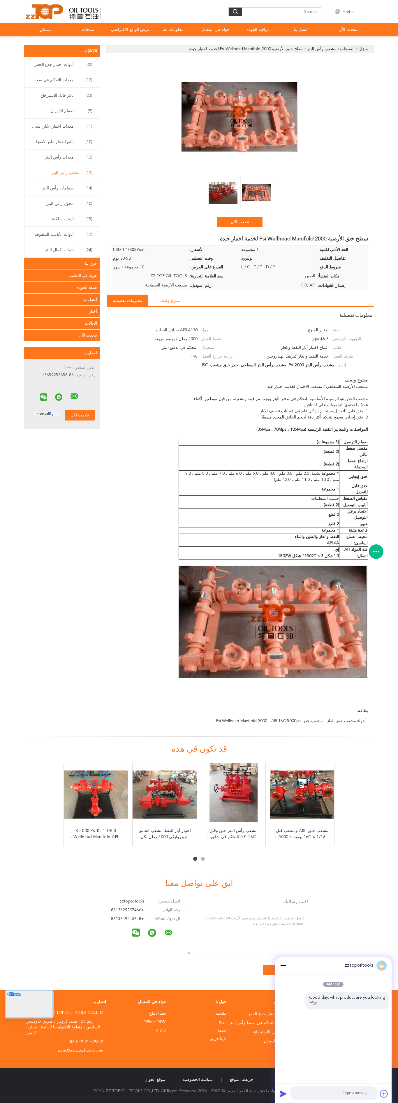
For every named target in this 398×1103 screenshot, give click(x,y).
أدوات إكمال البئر (68, 250)
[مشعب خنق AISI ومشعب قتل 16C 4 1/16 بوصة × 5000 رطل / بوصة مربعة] (302, 795)
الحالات (91, 323)
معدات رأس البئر (68, 157)
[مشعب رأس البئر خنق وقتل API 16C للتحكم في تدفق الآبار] (233, 795)
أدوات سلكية (72, 219)
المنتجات (89, 51)
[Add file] (384, 1093)
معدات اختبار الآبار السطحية (60, 126)
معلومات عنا (173, 30)
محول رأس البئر (69, 204)
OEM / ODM (154, 1022)
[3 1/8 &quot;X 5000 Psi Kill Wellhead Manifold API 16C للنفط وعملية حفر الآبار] (96, 795)
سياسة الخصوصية (197, 1080)
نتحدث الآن (348, 30)
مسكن (45, 30)
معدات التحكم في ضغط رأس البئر (60, 80)
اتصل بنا (300, 30)
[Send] (283, 1093)
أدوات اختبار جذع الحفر (63, 65)
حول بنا (91, 264)
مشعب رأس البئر (71, 173)
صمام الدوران (71, 111)
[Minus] (283, 965)
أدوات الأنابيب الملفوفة (63, 235)
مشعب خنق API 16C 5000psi (297, 721)
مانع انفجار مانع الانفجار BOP (60, 142)
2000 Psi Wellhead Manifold (241, 721)
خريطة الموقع (241, 1080)
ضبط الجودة (87, 288)
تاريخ (223, 1022)
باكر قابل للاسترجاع (66, 96)
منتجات (88, 30)
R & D (161, 1030)
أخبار (93, 311)
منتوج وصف (170, 301)
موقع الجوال (155, 1080)
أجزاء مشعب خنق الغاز (347, 721)
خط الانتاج (157, 1013)
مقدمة (221, 1013)
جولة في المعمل (215, 30)
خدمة (222, 1030)
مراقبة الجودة (258, 30)
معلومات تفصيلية (127, 301)
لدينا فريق (218, 1039)
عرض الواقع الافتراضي (130, 30)
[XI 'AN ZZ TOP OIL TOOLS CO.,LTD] (74, 396)
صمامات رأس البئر (67, 188)
